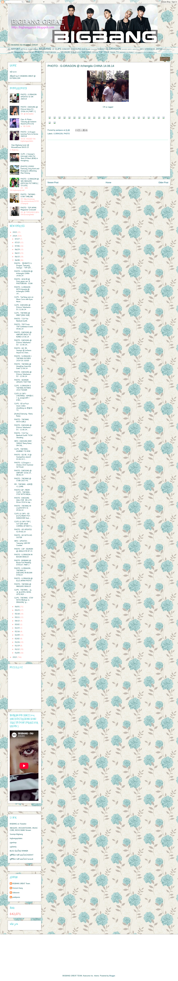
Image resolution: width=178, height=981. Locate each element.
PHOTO (39, 51)
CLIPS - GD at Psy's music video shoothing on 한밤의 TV (23, 406)
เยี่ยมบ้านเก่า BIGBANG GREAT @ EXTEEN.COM (23, 77)
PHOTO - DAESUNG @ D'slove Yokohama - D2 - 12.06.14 (23, 374)
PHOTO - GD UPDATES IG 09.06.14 (23, 530)
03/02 (17, 624)
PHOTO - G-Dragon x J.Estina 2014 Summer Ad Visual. (23, 464)
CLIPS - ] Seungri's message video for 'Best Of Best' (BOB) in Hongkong (29, 157)
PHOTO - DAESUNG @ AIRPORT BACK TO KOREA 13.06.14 (23, 334)
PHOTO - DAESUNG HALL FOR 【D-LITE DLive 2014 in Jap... (23, 500)
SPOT (79, 52)
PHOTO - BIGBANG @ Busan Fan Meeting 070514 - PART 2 (22, 562)
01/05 (17, 653)
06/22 (17, 253)
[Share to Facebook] (84, 130)
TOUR (106, 52)
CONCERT (66, 49)
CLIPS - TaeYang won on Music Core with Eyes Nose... (23, 299)
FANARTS (94, 49)
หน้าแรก (13, 72)
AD (9, 49)
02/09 (17, 635)
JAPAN (159, 49)
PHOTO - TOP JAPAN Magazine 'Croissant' (28, 208)
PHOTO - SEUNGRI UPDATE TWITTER (22, 381)
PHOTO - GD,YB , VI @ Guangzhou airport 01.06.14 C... (23, 456)
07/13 (17, 242)
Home (108, 182)
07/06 (17, 246)
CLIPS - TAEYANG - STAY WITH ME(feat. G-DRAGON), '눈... (23, 600)
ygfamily (13, 846)
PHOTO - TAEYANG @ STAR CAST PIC (22, 479)
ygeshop (13, 842)
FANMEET (101, 49)
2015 (15, 232)
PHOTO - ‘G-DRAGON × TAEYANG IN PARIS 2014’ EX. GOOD (23, 358)
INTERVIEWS (149, 49)
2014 (15, 236)
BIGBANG (45, 48)
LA (164, 49)
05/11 (17, 617)
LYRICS (168, 49)
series (155, 52)
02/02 (17, 638)
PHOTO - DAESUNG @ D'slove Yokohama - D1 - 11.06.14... (23, 427)
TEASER (95, 52)
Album (35, 49)
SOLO (73, 52)
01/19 (17, 645)
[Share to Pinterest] (86, 130)
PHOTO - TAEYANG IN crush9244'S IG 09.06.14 (22, 508)
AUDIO (30, 49)
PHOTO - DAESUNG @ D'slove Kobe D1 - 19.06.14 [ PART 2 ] (29, 109)
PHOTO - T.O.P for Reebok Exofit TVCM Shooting (23, 435)
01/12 (17, 649)
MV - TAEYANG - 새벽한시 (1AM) (23, 485)
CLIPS (58, 49)
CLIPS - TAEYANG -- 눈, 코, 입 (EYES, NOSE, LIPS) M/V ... (23, 592)
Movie (26, 52)
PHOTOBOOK (50, 52)
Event (88, 49)
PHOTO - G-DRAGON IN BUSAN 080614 (23, 555)
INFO (142, 49)
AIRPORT (15, 49)
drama (150, 52)
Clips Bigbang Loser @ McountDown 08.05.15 (20, 146)
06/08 (17, 260)
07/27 (17, 239)
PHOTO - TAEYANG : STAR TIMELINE (28, 195)
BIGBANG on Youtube (18, 824)
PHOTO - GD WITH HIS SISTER (23, 536)
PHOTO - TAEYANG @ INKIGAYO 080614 (22, 585)
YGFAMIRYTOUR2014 (141, 52)
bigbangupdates (16, 838)
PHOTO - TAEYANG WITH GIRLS (21, 420)
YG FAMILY (130, 52)
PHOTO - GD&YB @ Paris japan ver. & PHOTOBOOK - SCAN (23, 281)
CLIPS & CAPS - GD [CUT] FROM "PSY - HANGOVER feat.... (22, 515)
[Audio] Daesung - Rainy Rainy (23, 415)
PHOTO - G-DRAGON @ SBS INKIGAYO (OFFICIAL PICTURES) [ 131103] (30, 182)
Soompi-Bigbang (16, 834)
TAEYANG (86, 52)
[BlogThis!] (79, 130)
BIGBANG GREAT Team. (21, 883)
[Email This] (76, 130)
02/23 (17, 628)
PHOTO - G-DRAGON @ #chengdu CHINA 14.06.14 (23, 273)
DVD (83, 49)
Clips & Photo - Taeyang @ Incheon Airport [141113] (28, 121)
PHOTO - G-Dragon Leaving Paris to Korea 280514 (29, 134)
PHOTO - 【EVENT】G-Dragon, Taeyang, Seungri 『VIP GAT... (23, 265)
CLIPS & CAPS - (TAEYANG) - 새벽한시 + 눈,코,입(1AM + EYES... (23, 396)
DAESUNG (76, 49)
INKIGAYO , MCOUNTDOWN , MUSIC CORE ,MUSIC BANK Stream (24, 829)
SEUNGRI (65, 52)
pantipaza (16, 897)
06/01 (17, 606)
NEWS (31, 52)
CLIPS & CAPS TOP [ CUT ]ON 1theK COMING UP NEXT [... (23, 523)
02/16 (17, 631)
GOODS (124, 49)
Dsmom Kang (17, 888)
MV (12, 52)
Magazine (18, 52)
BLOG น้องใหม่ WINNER (19, 851)
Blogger (112, 976)
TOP (101, 52)
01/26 (17, 642)
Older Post (163, 182)
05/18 (17, 614)
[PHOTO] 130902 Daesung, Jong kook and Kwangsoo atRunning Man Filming (30, 169)
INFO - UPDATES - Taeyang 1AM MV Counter (22, 543)
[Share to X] (81, 130)
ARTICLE (24, 49)
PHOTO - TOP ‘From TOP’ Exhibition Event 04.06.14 (23, 326)
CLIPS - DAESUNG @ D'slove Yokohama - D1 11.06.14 (22, 307)
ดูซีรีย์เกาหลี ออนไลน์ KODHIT (21, 855)
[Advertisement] (107, 158)
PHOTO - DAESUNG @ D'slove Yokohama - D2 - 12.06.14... (23, 342)
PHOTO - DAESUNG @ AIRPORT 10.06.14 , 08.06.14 (23, 472)
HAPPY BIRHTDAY (133, 49)
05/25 (17, 610)
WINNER (122, 52)
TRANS (113, 52)
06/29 (17, 249)
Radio (58, 52)
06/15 (17, 256)
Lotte (9, 52)
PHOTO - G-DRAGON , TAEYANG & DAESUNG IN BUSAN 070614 (23, 571)
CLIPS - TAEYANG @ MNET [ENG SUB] (22, 314)
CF (53, 49)
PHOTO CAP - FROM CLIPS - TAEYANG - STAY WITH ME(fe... (23, 492)
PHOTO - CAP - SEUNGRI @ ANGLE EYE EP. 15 (23, 550)
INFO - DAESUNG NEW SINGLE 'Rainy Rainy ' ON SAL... (23, 443)
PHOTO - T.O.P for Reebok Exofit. (21, 319)
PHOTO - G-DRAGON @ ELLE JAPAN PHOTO (23, 579)
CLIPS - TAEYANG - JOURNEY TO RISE (22, 450)
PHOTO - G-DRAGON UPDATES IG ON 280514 (28, 96)
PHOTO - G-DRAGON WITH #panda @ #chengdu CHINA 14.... (22, 290)
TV (117, 52)
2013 (15, 657)
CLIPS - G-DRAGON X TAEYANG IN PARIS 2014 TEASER (22, 387)
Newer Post (53, 182)
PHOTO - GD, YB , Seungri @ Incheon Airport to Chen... (22, 350)
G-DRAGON (113, 48)
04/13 (17, 621)
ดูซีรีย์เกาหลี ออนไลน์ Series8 (21, 859)
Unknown (15, 893)
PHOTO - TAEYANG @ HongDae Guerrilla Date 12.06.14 (22, 366)
